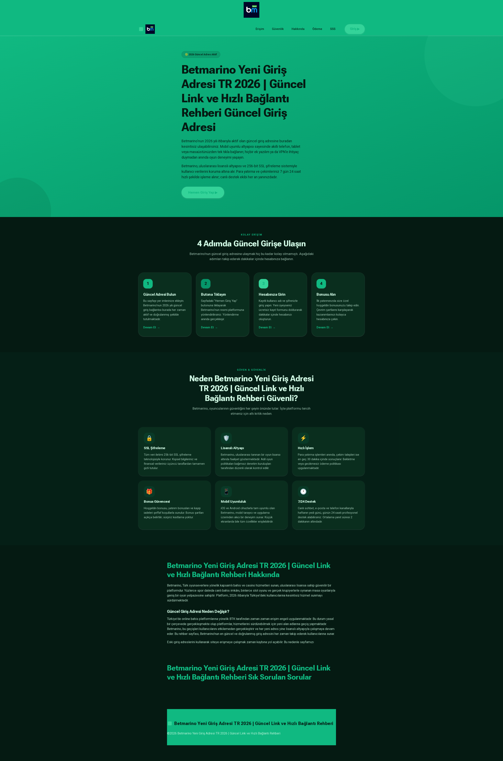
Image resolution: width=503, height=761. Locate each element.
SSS (332, 29)
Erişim (260, 29)
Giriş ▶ (355, 29)
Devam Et (149, 327)
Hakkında (298, 29)
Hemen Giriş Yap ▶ (203, 192)
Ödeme (317, 29)
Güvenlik (278, 29)
